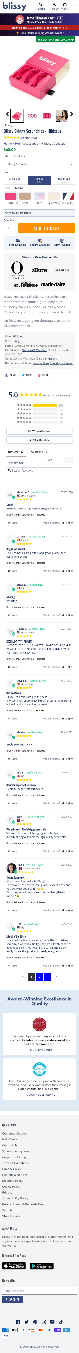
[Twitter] (26, 1322)
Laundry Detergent (61, 363)
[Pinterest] (35, 1322)
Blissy (32, 1346)
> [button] (56, 976)
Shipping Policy (12, 1180)
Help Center (10, 1139)
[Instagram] (44, 1322)
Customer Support (14, 1133)
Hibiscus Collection (54, 143)
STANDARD (15, 180)
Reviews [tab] (13, 451)
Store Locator (11, 1216)
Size (6, 172)
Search (7, 1210)
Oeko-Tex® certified (34, 350)
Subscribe (13, 1300)
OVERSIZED (64, 180)
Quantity (9, 220)
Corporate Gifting (14, 1157)
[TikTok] (61, 1322)
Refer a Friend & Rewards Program (26, 1204)
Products (14, 156)
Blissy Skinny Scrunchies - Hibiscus (25, 514)
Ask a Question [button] (41, 440)
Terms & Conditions (15, 1163)
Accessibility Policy (15, 1198)
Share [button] (14, 522)
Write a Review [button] (41, 431)
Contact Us (9, 1145)
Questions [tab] (37, 451)
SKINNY (39, 180)
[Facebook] (18, 1322)
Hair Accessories (26, 143)
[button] (41, 7)
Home (8, 143)
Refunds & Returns (15, 1175)
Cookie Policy (11, 1186)
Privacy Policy (11, 1169)
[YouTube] (52, 1322)
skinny (15, 341)
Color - (13, 188)
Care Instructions (47, 358)
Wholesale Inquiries (15, 1151)
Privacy (7, 1192)
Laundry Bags (41, 363)
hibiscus (18, 336)
